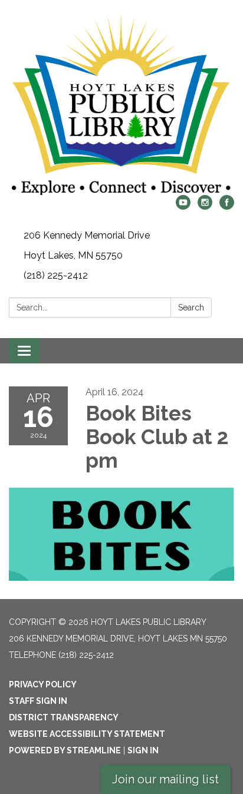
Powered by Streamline (65, 750)
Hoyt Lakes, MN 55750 (73, 255)
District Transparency (64, 717)
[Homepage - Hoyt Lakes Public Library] (121, 103)
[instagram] (205, 206)
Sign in (143, 750)
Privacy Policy (43, 684)
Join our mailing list (165, 779)
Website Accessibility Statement (87, 734)
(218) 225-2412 (56, 275)
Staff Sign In (38, 701)
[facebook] (226, 206)
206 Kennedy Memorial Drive (87, 235)
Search (191, 307)
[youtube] (183, 206)
